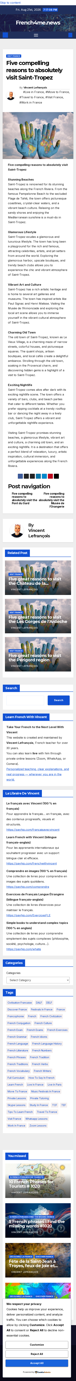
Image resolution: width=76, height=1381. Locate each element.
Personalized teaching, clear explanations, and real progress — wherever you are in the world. (37, 774)
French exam (15, 1029)
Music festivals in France (45, 1091)
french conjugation (19, 1023)
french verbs (40, 1064)
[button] (65, 35)
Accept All (36, 1363)
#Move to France (57, 92)
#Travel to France (31, 97)
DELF (49, 1002)
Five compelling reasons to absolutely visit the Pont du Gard (24, 498)
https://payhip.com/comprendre (27, 886)
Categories (13, 973)
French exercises (57, 1029)
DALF (39, 1002)
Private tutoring (39, 1098)
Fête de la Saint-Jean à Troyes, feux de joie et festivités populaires (32, 1266)
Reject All (37, 1353)
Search (11, 688)
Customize (37, 1344)
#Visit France (54, 97)
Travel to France (47, 1111)
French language (18, 1043)
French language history (47, 1043)
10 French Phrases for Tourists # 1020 (31, 1184)
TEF (63, 1105)
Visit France (13, 56)
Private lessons (17, 1098)
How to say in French (41, 1077)
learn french (15, 1084)
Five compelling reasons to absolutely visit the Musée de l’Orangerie (51, 500)
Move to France (17, 1091)
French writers (42, 1070)
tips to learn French (20, 1111)
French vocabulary (19, 1070)
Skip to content (10, 2)
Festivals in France (41, 1009)
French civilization (51, 1016)
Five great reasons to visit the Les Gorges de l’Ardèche (37, 619)
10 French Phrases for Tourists (26, 1177)
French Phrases (17, 1057)
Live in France (35, 1084)
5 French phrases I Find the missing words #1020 (37, 1223)
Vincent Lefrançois (35, 87)
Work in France (16, 1125)
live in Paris (55, 1084)
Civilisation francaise (20, 1002)
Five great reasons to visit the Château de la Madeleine (34, 583)
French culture (43, 1023)
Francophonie (16, 1016)
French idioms (39, 1036)
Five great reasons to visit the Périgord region (34, 657)
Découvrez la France (21, 1257)
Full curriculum (16, 1077)
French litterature (18, 1050)
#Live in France (33, 92)
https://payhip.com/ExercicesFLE (28, 915)
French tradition (39, 1057)
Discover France (17, 1009)
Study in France (39, 1105)
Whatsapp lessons (36, 1118)
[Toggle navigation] (36, 35)
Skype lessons (16, 1105)
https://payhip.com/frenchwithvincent (31, 863)
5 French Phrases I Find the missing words (32, 1217)
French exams (35, 1029)
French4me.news (38, 22)
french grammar (17, 1036)
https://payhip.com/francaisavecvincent (32, 829)
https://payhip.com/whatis (23, 949)
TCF (54, 1105)
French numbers (42, 1050)
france (61, 1009)
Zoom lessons (38, 1125)
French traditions (18, 1064)
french (32, 1016)
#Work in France (30, 102)
